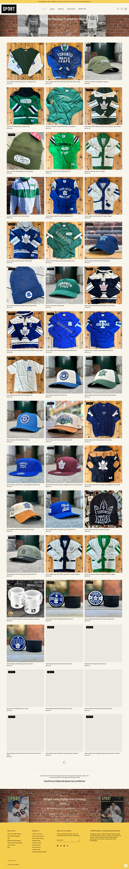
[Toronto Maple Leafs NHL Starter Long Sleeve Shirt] (64, 195)
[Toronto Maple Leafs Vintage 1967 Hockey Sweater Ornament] (64, 733)
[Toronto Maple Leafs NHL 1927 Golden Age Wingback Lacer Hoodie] (103, 464)
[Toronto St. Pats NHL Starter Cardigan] (103, 151)
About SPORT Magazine (13, 836)
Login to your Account (38, 836)
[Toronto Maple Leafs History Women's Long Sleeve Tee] (25, 61)
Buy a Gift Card (36, 847)
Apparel (52, 9)
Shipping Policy (36, 840)
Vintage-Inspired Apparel (14, 840)
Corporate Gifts (36, 849)
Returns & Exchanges (38, 838)
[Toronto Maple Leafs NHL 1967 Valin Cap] (64, 375)
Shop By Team (71, 9)
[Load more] (64, 762)
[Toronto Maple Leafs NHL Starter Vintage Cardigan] (103, 195)
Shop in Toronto (36, 845)
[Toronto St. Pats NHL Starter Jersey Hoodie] (25, 106)
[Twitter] (69, 449)
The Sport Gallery (15, 864)
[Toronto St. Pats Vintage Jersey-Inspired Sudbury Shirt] (64, 240)
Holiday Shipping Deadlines (39, 851)
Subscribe (64, 444)
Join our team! (11, 845)
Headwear (61, 9)
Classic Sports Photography (14, 843)
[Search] (122, 9)
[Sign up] (79, 840)
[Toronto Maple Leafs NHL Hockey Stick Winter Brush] (103, 688)
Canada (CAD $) (11, 860)
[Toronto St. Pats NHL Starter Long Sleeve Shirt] (64, 151)
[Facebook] (60, 449)
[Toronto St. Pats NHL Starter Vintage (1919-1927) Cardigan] (103, 554)
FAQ (8, 838)
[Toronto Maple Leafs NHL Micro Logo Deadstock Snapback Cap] (25, 464)
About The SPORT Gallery (14, 834)
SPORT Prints (82, 9)
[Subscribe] (78, 814)
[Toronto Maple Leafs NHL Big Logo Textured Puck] (25, 643)
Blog (8, 847)
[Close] (79, 418)
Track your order (36, 843)
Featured (44, 9)
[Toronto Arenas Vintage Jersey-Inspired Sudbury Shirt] (103, 330)
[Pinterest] (66, 449)
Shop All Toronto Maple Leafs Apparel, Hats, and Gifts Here (64, 781)
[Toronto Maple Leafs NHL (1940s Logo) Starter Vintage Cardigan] (64, 554)
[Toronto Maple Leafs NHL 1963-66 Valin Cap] (25, 419)
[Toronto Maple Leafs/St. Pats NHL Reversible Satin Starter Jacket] (64, 61)
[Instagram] (63, 449)
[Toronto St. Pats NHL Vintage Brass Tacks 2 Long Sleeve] (64, 106)
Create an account (37, 834)
